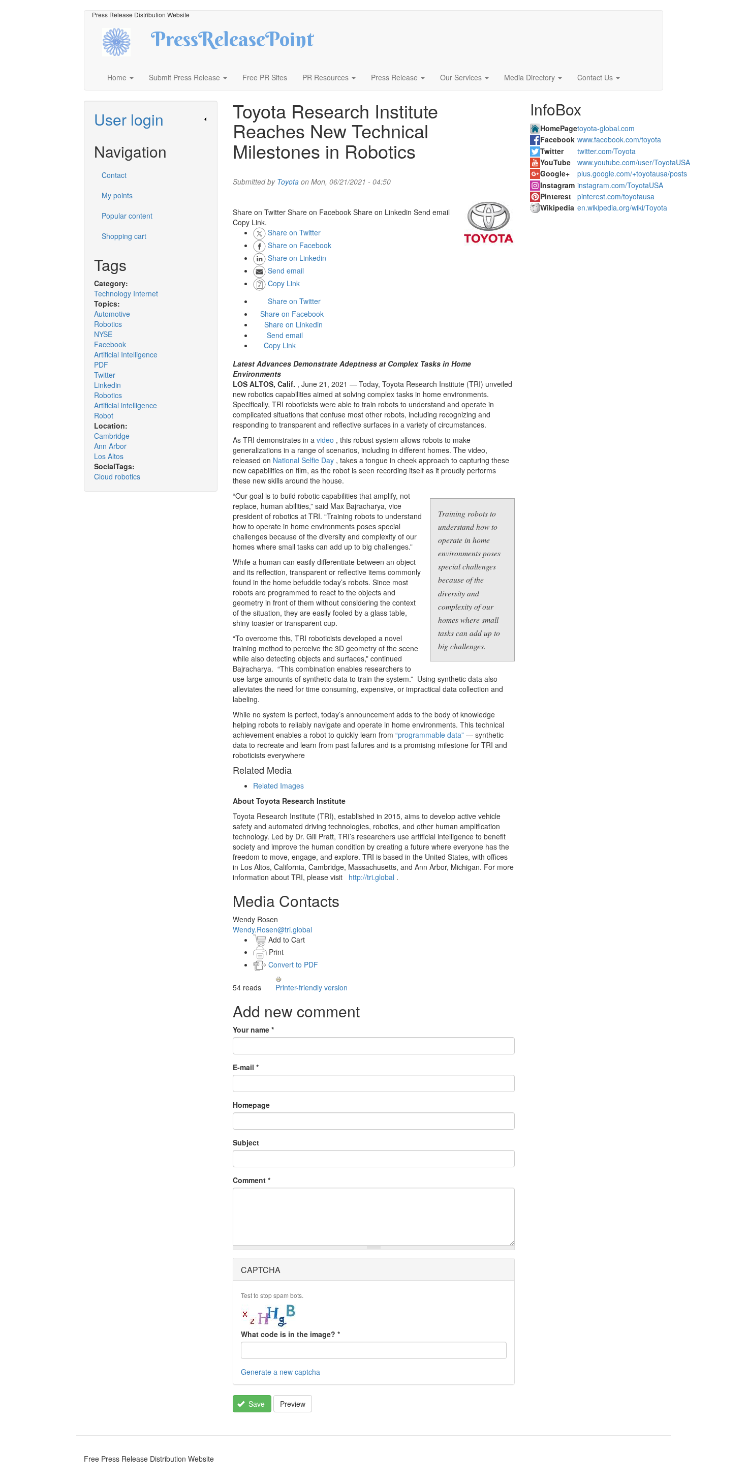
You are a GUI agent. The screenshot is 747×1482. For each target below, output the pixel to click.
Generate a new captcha (280, 1372)
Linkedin (107, 385)
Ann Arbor (110, 446)
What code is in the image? (290, 1334)
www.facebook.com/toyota (619, 139)
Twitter (104, 375)
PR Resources (326, 77)
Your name (253, 1029)
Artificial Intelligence (126, 354)
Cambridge (112, 436)
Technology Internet (126, 293)
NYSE (103, 334)
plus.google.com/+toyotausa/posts (632, 173)
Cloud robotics (117, 476)
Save (255, 1404)
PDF (101, 364)
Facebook (110, 344)
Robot (103, 415)
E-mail (246, 1067)
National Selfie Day (303, 460)
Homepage (251, 1105)
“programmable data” (429, 735)
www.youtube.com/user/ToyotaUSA (633, 162)
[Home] (125, 40)
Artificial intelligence (125, 405)
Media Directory (530, 77)
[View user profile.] (489, 222)
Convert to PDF (292, 964)
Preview (292, 1404)
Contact (114, 175)
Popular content (127, 215)
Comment (251, 1180)
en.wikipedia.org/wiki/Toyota (622, 207)
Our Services (462, 77)
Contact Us (596, 77)
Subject (246, 1142)
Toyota (288, 181)
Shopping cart (124, 236)
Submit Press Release (185, 77)
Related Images (278, 785)
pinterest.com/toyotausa (616, 196)
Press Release (395, 77)
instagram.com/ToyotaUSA (620, 185)
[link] (150, 119)
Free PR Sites (264, 77)
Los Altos (108, 456)
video (325, 440)
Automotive (112, 314)
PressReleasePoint (232, 42)
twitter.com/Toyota (606, 151)
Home (118, 77)
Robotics (108, 324)
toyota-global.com (606, 128)
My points (117, 195)
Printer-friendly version (311, 987)
